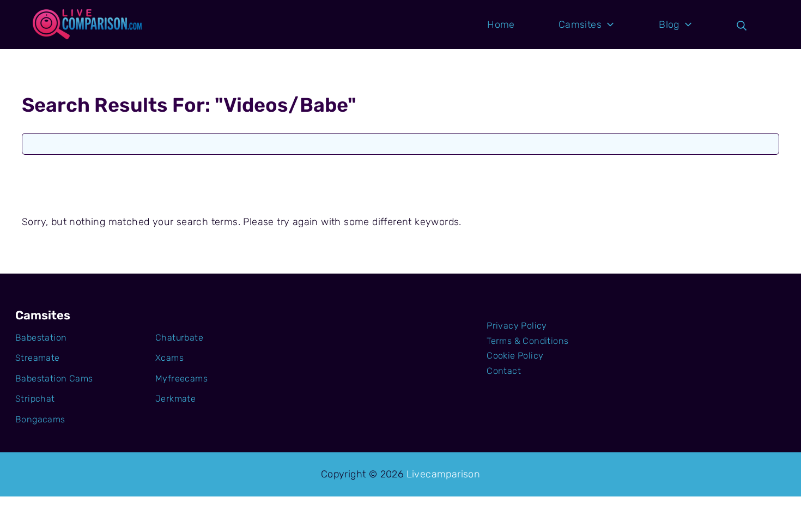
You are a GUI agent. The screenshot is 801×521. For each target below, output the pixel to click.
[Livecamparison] (87, 24)
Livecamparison (443, 474)
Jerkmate (175, 398)
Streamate (37, 358)
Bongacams (40, 419)
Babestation (40, 337)
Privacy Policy (517, 325)
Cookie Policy (515, 355)
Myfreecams (181, 378)
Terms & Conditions (527, 341)
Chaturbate (179, 337)
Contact (504, 371)
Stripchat (35, 398)
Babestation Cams (54, 378)
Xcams (169, 358)
